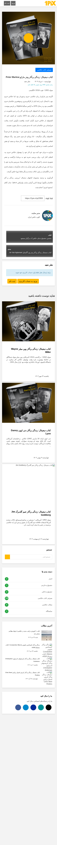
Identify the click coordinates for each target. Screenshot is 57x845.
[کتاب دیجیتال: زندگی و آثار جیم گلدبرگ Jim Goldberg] (28, 484)
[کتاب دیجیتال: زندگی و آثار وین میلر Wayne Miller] (28, 321)
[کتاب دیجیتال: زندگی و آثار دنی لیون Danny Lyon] (28, 403)
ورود (13, 3)
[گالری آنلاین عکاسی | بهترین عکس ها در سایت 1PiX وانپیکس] (50, 3)
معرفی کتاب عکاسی (44, 70)
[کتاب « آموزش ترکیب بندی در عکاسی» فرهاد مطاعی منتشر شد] (46, 635)
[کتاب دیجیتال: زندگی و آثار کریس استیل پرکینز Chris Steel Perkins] (46, 678)
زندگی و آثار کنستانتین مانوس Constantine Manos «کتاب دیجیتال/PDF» (23, 646)
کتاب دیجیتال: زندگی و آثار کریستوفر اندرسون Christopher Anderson (22, 660)
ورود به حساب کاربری (28, 281)
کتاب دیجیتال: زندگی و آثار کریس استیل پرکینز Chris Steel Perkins (22, 674)
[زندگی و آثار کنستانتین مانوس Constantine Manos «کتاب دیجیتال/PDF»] (46, 650)
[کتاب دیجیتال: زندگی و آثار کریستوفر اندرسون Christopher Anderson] (46, 664)
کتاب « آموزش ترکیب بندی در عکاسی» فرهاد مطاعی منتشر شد (24, 632)
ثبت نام (7, 3)
